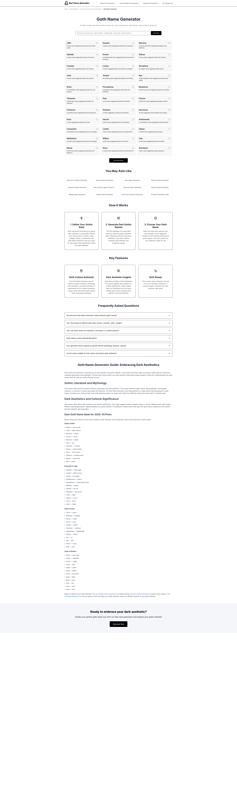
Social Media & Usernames (129, 3)
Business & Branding (150, 3)
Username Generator (71, 596)
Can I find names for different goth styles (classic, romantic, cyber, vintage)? (94, 323)
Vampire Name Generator (107, 594)
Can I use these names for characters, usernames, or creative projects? (92, 331)
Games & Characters (107, 3)
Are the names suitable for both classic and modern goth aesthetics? (91, 353)
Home (66, 9)
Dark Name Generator (140, 594)
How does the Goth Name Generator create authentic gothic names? (91, 315)
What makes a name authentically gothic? (81, 338)
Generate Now (118, 624)
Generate (156, 33)
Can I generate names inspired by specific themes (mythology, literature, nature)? (96, 346)
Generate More (118, 160)
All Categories (168, 3)
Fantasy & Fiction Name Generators (91, 9)
